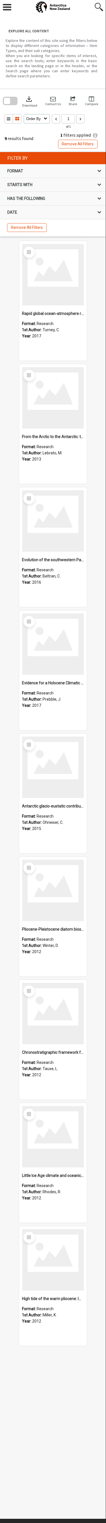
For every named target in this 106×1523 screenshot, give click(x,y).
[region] (53, 194)
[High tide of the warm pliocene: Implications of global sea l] (53, 1260)
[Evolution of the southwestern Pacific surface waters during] (53, 521)
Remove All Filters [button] (78, 144)
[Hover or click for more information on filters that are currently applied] (95, 135)
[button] (53, 101)
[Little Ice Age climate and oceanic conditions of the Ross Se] (53, 1137)
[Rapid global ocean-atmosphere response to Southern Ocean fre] (53, 275)
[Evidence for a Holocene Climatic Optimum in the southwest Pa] (53, 644)
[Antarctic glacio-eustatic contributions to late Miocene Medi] (53, 767)
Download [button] (29, 101)
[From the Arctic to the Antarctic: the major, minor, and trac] (53, 398)
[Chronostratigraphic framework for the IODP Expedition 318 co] (53, 1013)
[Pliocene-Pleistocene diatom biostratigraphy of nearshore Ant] (53, 890)
